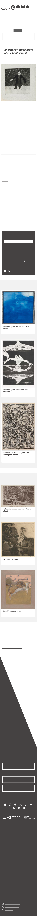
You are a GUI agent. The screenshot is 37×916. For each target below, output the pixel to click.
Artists (18, 22)
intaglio (5, 180)
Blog (20, 853)
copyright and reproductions (12, 645)
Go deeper (29, 22)
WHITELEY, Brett (8, 611)
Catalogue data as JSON (13, 259)
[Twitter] (8, 268)
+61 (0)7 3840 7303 (12, 904)
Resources (26, 30)
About (21, 856)
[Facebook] (5, 268)
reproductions (7, 643)
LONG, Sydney (8, 560)
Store (4, 858)
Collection (15, 15)
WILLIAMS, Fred (14, 58)
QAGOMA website (8, 856)
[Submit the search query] (4, 37)
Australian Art (7, 142)
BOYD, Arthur (7, 392)
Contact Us (9, 907)
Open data (5, 853)
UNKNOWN (7, 511)
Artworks (7, 22)
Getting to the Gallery (12, 901)
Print (4, 171)
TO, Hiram (6, 329)
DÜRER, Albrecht (9, 457)
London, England (8, 200)
